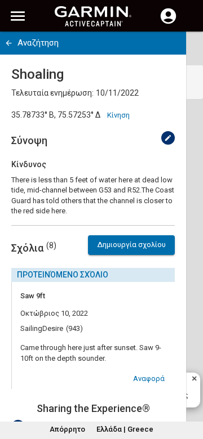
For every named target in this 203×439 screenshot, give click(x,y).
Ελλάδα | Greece (124, 429)
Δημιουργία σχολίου (131, 244)
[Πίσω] (8, 43)
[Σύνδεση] (168, 22)
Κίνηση (118, 115)
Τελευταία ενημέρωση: (52, 92)
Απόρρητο (67, 429)
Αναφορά (149, 378)
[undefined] (168, 138)
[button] (188, 387)
